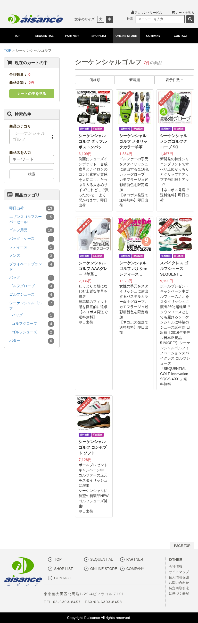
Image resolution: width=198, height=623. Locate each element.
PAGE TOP (182, 546)
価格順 (94, 80)
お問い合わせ (179, 583)
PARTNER (72, 35)
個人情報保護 (179, 577)
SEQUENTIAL (45, 35)
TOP (17, 35)
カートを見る (184, 12)
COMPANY (153, 35)
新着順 (134, 80)
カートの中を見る (31, 93)
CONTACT (180, 35)
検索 (31, 174)
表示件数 (173, 80)
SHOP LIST (99, 35)
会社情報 (175, 566)
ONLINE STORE (126, 35)
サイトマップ (179, 572)
